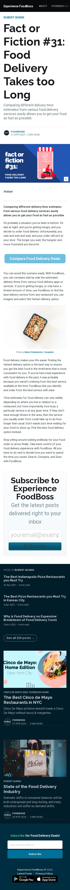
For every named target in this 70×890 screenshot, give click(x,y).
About (43, 5)
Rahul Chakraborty (33, 352)
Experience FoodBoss (18, 6)
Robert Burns (14, 17)
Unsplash (49, 352)
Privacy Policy (44, 873)
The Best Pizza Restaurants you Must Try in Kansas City (35, 598)
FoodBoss (18, 131)
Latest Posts (24, 873)
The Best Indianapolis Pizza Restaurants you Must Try (34, 578)
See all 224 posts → (20, 638)
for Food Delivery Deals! (35, 835)
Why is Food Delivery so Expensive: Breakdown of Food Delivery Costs (30, 618)
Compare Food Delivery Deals (35, 258)
